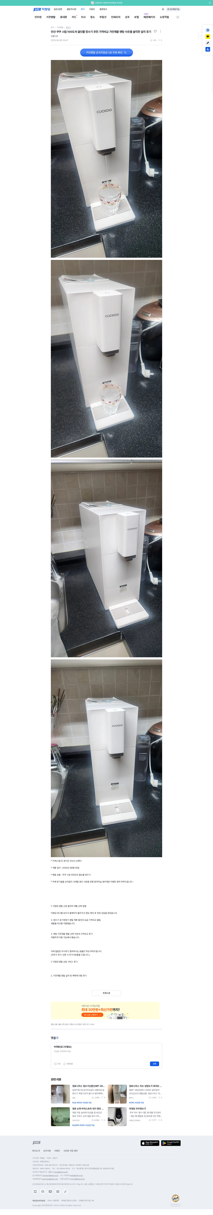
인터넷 (38, 17)
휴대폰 (63, 17)
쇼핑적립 (164, 17)
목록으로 (106, 993)
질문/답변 (58, 9)
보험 (136, 17)
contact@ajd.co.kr (50, 1175)
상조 (127, 17)
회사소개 (36, 1150)
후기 (83, 9)
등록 (154, 1064)
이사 (83, 17)
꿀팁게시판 (71, 9)
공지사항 (47, 1150)
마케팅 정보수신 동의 (69, 1200)
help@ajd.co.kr (76, 1175)
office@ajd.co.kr (77, 1179)
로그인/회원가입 (173, 9)
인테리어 (115, 17)
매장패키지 (149, 17)
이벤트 (92, 9)
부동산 (103, 17)
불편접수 (103, 9)
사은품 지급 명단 (70, 1150)
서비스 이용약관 (53, 1200)
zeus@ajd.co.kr (60, 1172)
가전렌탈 (50, 17)
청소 (92, 17)
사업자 (146, 14)
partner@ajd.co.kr (50, 1179)
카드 (74, 17)
